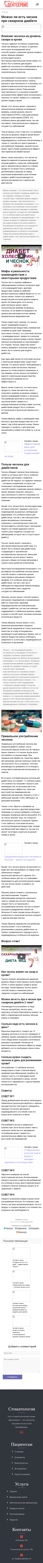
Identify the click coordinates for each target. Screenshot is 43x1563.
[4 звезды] (17, 1222)
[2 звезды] (13, 1222)
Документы (20, 1457)
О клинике (19, 1452)
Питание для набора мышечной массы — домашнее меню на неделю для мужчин (20, 1309)
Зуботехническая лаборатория (23, 1503)
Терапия (13, 1491)
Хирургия (14, 1520)
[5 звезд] (19, 1222)
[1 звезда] (11, 1222)
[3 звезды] (15, 1222)
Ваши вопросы (21, 1463)
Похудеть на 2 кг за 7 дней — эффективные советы (20, 1264)
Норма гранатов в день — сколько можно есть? (21, 1286)
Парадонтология (17, 1508)
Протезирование (17, 1514)
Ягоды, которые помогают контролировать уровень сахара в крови (21, 1333)
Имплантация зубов (18, 1497)
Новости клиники (22, 1474)
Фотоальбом (20, 1469)
